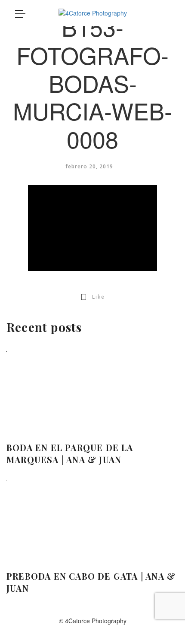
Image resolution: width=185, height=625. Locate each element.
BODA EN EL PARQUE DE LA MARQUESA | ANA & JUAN (69, 453)
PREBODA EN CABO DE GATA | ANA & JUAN (91, 582)
